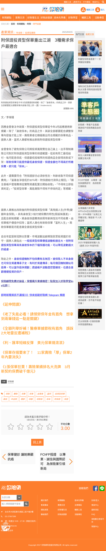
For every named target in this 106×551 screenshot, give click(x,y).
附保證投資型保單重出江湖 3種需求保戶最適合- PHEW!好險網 (53, 9)
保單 (31, 394)
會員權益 (44, 505)
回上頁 (37, 442)
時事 (29, 24)
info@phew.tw (11, 526)
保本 (48, 399)
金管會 (40, 394)
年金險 (14, 399)
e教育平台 (77, 2)
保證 (66, 399)
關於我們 (44, 500)
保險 (8, 394)
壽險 (15, 394)
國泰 (23, 399)
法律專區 (78, 505)
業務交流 (61, 505)
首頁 (13, 24)
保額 (31, 399)
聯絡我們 (44, 514)
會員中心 (96, 2)
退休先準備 (79, 500)
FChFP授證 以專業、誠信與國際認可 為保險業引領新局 (53, 461)
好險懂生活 (62, 510)
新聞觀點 (21, 24)
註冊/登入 (95, 500)
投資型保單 (60, 394)
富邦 (49, 394)
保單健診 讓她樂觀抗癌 (20, 457)
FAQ (93, 514)
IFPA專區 (86, 2)
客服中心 (95, 526)
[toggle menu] (2, 9)
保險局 (39, 399)
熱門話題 (37, 24)
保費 (23, 394)
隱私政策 (44, 510)
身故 (5, 399)
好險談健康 (62, 514)
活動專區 (78, 514)
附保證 (57, 399)
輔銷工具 (67, 2)
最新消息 (95, 510)
